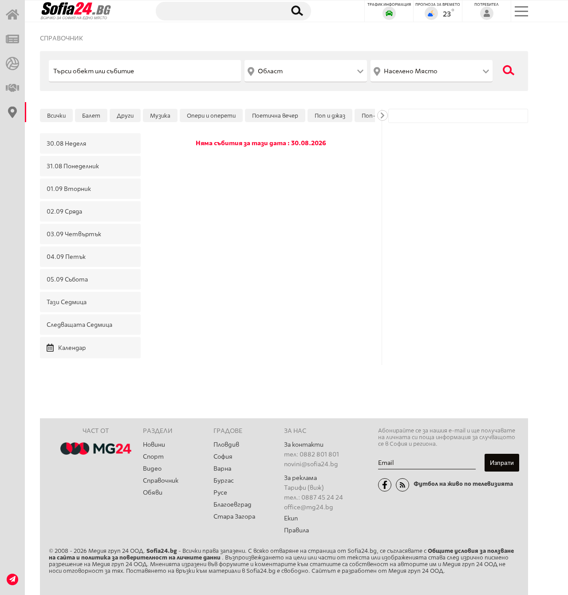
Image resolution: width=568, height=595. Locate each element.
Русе (220, 492)
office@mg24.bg (308, 507)
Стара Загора (234, 516)
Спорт (153, 456)
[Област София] (306, 71)
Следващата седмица (79, 324)
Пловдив (226, 444)
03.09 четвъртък (74, 234)
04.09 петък (66, 256)
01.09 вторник (69, 188)
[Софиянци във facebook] (384, 485)
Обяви (152, 492)
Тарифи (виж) (304, 488)
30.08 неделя (66, 143)
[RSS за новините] (402, 485)
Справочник (61, 38)
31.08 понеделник (73, 166)
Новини (154, 444)
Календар (72, 347)
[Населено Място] (432, 71)
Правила (296, 530)
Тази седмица (67, 301)
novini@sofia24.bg (311, 464)
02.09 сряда (64, 211)
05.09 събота (67, 279)
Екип (291, 518)
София (223, 456)
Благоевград (232, 504)
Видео (152, 468)
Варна (222, 468)
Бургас (223, 480)
